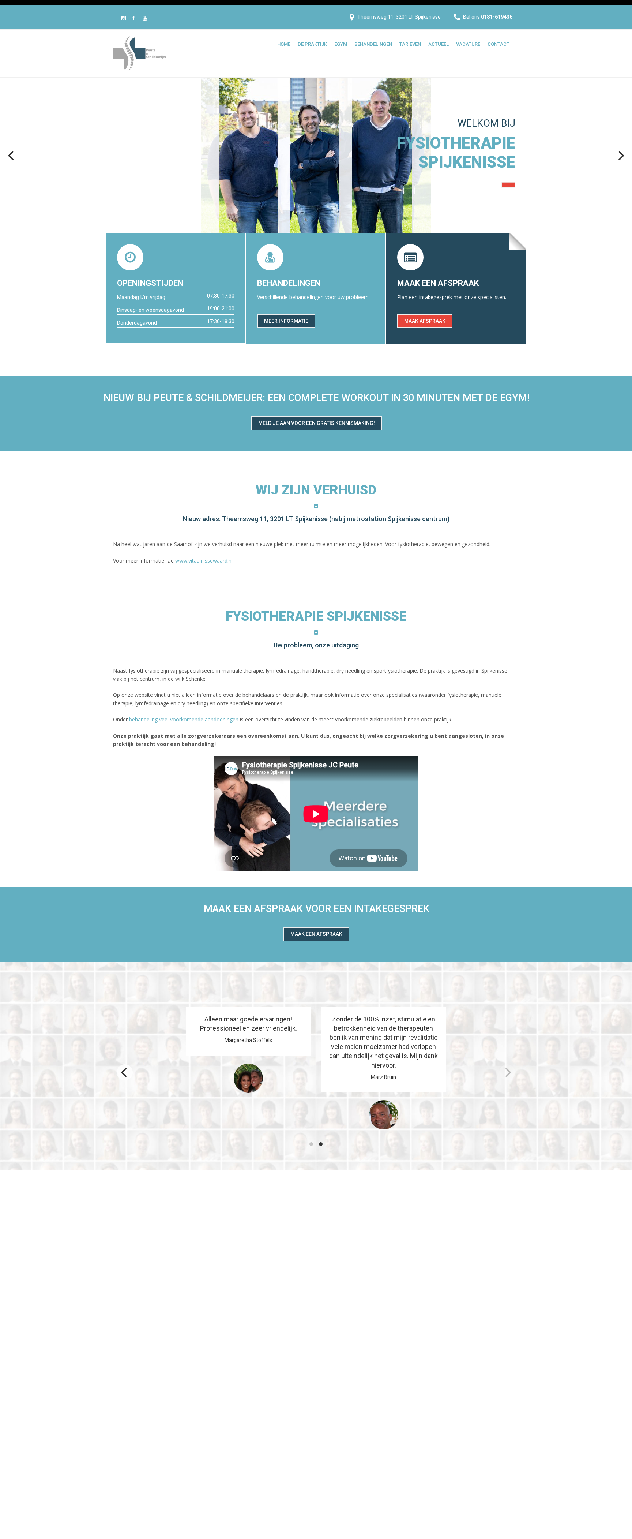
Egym (340, 44)
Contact (498, 44)
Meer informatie (286, 321)
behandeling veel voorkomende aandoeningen (183, 719)
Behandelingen (373, 44)
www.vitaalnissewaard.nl (204, 560)
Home (283, 44)
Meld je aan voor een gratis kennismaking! (316, 423)
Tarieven (410, 44)
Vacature (468, 44)
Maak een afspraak (316, 934)
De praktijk (312, 44)
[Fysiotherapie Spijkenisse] (139, 52)
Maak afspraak (424, 321)
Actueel (438, 44)
